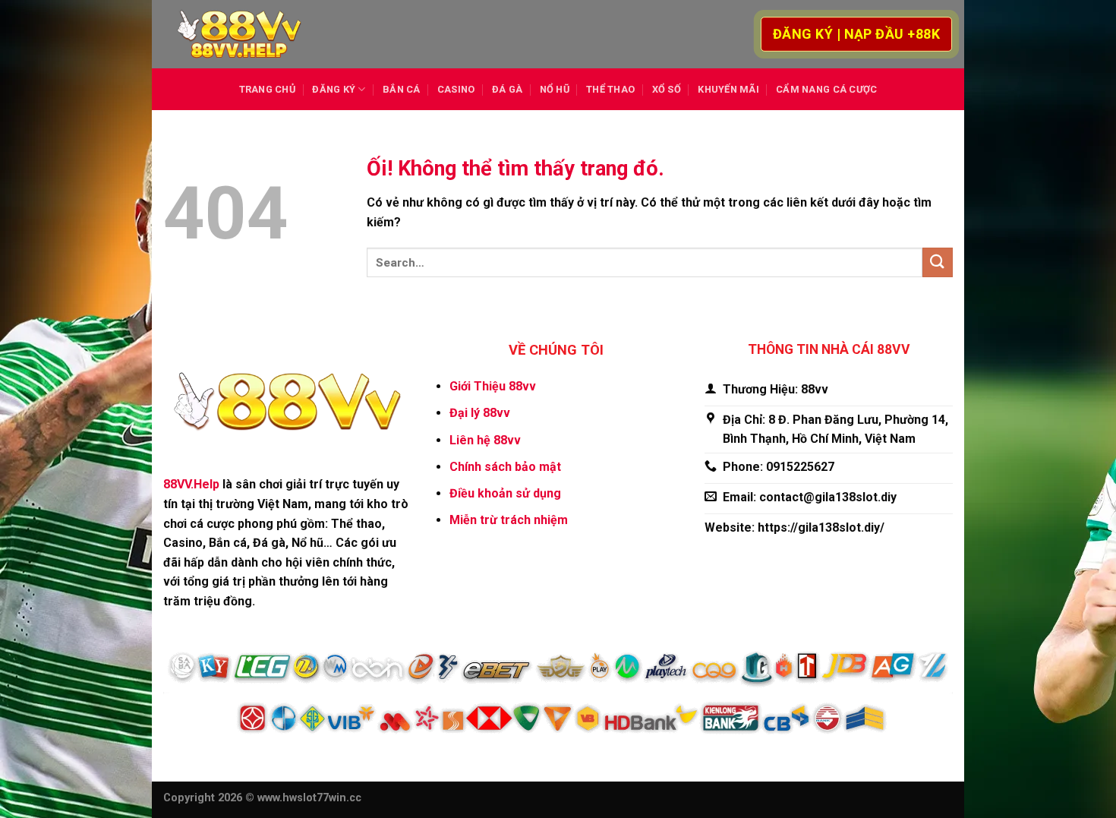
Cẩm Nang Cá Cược (826, 89)
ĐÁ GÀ (507, 89)
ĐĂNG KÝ (333, 89)
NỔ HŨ (554, 89)
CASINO (456, 89)
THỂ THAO (610, 89)
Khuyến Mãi (728, 89)
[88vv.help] (239, 34)
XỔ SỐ (666, 89)
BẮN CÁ (402, 89)
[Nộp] (937, 262)
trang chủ (267, 89)
